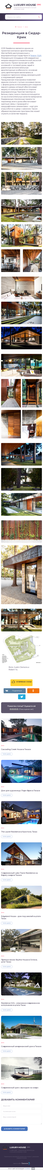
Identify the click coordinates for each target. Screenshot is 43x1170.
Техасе (33, 56)
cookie (27, 1168)
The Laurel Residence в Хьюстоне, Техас (19, 832)
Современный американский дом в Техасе (21, 1046)
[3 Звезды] (14, 709)
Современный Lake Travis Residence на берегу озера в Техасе (19, 874)
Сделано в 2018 (17, 1163)
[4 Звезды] (16, 709)
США (39, 56)
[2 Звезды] (12, 709)
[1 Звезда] (10, 709)
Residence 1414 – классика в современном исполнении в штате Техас (20, 1004)
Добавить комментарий (14, 1129)
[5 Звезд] (17, 709)
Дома (2, 745)
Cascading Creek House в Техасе (16, 749)
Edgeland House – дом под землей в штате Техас (21, 917)
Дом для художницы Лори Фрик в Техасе (20, 791)
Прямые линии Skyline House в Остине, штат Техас (19, 961)
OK (33, 1168)
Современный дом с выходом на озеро (19, 1088)
